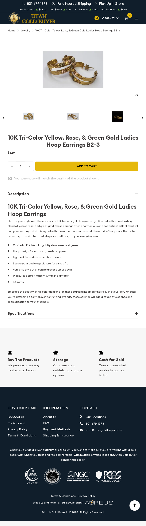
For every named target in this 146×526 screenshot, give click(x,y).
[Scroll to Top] (134, 505)
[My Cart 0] (127, 18)
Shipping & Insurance (58, 435)
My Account (16, 423)
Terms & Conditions (22, 435)
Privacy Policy (18, 429)
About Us (49, 417)
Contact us (16, 417)
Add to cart (87, 166)
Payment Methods (56, 429)
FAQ (46, 423)
